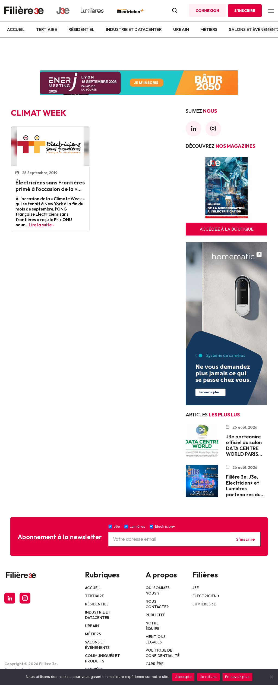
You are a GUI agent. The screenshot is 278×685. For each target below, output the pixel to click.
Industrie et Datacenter (134, 29)
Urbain (181, 29)
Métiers (208, 29)
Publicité (155, 614)
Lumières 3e (204, 604)
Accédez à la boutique (227, 229)
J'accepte (183, 676)
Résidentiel (81, 29)
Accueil (16, 29)
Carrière (154, 663)
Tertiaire (46, 29)
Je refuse (208, 676)
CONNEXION (207, 10)
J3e (195, 587)
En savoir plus (237, 676)
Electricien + (206, 595)
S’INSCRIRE (244, 10)
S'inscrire (245, 539)
